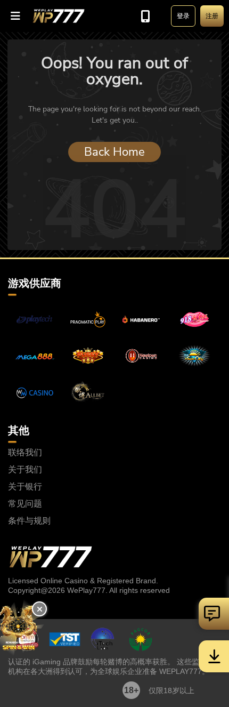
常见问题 (25, 504)
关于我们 (25, 469)
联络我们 (25, 452)
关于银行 (25, 487)
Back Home (114, 152)
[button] (16, 16)
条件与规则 (29, 521)
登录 (183, 16)
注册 (212, 16)
